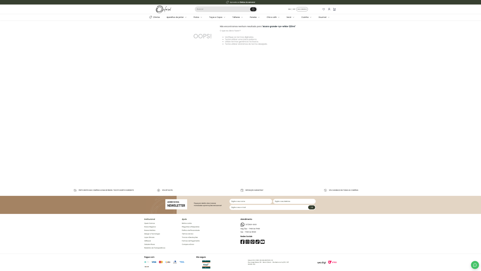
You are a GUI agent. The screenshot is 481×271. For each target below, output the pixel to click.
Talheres (236, 17)
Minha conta (187, 223)
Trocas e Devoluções (190, 237)
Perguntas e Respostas (190, 227)
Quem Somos (149, 223)
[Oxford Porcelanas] (163, 9)
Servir (289, 17)
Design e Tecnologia (152, 234)
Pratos (196, 17)
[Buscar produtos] (253, 9)
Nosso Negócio (150, 227)
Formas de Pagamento (191, 241)
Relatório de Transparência (154, 248)
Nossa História (149, 230)
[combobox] (226, 9)
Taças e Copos (215, 17)
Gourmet (323, 17)
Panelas (253, 17)
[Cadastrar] (311, 207)
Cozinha (305, 17)
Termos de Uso (187, 234)
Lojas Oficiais (149, 237)
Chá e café (272, 17)
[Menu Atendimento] (475, 265)
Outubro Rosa (149, 244)
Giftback (147, 241)
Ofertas (156, 17)
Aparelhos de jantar (175, 17)
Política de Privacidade (191, 230)
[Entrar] (328, 9)
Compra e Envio (188, 244)
